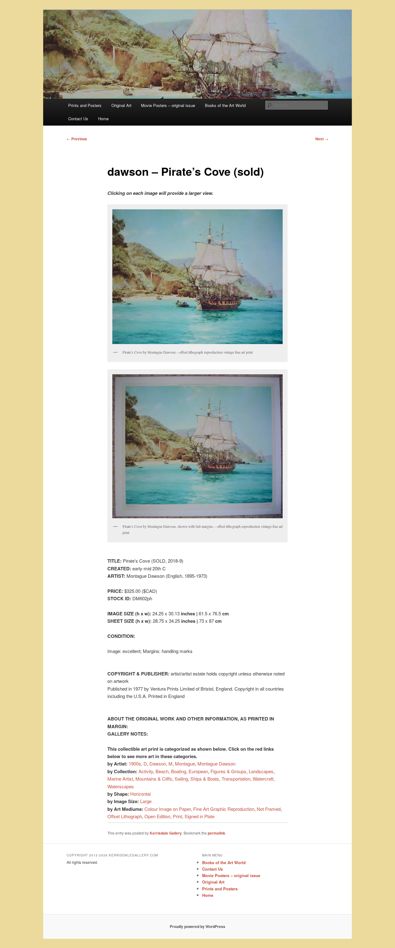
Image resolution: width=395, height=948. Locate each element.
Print (177, 816)
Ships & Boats (204, 778)
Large (146, 801)
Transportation (236, 778)
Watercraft (263, 778)
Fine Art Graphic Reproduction (223, 809)
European (198, 771)
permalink (216, 833)
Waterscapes (120, 786)
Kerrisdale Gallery (166, 833)
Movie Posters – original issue (168, 105)
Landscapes (261, 771)
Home (103, 118)
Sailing (181, 778)
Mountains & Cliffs (153, 778)
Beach (162, 771)
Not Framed (269, 809)
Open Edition (157, 816)
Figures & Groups (228, 771)
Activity (146, 771)
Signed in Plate (199, 816)
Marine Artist (120, 778)
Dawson (157, 763)
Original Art (121, 105)
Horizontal (140, 793)
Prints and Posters (85, 105)
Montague (185, 763)
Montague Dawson (216, 763)
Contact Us (78, 118)
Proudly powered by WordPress (197, 926)
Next (321, 139)
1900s (135, 763)
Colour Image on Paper (167, 809)
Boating (178, 771)
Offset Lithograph (124, 816)
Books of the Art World (225, 105)
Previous (77, 139)
